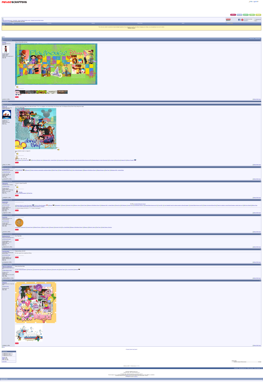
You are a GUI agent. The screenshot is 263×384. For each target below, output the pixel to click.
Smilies (3, 358)
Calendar (93, 23)
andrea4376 (5, 169)
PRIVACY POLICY (131, 28)
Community (49, 23)
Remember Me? (258, 19)
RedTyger (136, 376)
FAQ (13, 23)
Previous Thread (129, 349)
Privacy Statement (257, 368)
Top (262, 368)
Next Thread (135, 349)
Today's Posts (139, 23)
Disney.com (128, 375)
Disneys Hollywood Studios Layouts (24, 20)
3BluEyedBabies (7, 266)
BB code (3, 357)
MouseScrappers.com (8, 20)
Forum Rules (4, 361)
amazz (4, 42)
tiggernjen (5, 202)
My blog (20, 192)
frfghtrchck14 (6, 236)
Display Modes (258, 38)
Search (183, 23)
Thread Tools (251, 38)
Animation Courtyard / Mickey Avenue (37, 20)
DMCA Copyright (250, 368)
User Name (246, 19)
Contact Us (236, 368)
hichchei (4, 217)
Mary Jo (4, 106)
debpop (4, 282)
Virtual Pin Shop (230, 23)
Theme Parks (15, 20)
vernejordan (5, 251)
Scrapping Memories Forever (140, 203)
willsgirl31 (5, 183)
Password (245, 20)
